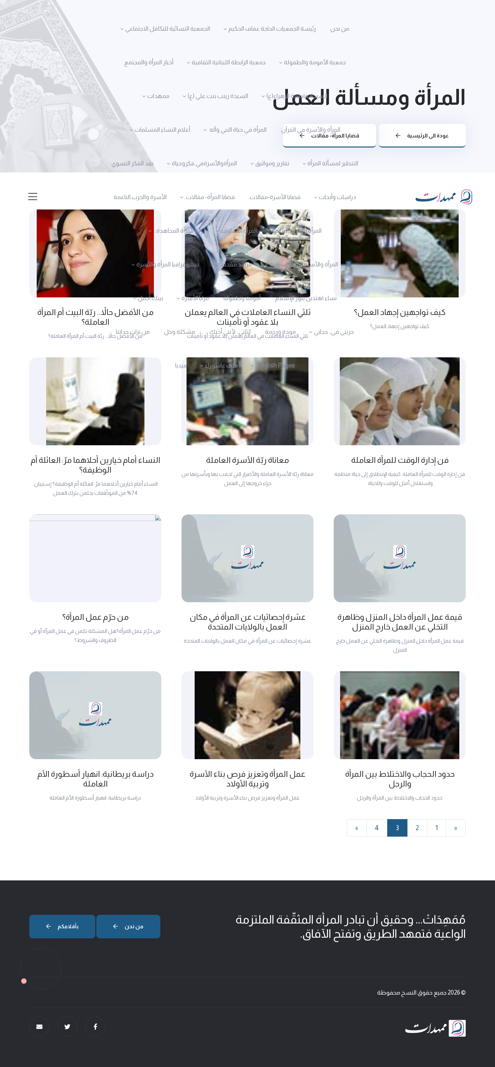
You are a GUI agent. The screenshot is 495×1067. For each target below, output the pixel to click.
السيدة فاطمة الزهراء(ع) (296, 96)
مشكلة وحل (179, 331)
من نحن (339, 28)
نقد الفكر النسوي (132, 163)
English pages (275, 365)
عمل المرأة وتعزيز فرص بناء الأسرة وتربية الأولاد (247, 778)
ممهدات (158, 96)
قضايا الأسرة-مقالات (275, 197)
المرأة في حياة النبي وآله (237, 129)
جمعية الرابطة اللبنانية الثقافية (229, 62)
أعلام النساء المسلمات (162, 129)
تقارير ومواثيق (272, 163)
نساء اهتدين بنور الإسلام (306, 298)
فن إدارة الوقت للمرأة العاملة (400, 459)
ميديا (181, 365)
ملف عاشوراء (221, 365)
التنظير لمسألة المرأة (332, 163)
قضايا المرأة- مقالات (210, 197)
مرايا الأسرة (195, 298)
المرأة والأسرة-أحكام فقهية (304, 264)
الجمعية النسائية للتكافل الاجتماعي (167, 28)
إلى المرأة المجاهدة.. (177, 230)
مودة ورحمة (280, 331)
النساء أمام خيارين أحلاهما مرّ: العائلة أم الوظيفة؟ (95, 464)
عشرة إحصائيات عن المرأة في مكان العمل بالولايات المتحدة (248, 621)
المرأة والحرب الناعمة (296, 230)
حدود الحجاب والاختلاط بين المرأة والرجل (400, 778)
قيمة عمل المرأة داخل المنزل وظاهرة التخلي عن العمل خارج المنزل (399, 621)
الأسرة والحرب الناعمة (140, 197)
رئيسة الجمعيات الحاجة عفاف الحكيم (272, 28)
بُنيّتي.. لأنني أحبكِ (230, 331)
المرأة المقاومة (238, 230)
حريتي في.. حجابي (334, 331)
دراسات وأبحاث (337, 197)
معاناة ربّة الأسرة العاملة (247, 459)
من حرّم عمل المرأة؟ (95, 616)
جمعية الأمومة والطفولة (315, 62)
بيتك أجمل (150, 298)
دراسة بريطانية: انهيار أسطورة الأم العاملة (95, 778)
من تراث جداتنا (133, 331)
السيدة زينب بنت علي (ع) (218, 96)
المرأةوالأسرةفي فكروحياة (204, 163)
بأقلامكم (67, 926)
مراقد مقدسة (234, 264)
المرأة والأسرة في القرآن (310, 129)
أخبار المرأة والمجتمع (148, 62)
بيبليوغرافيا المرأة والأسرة (167, 264)
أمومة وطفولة (242, 298)
